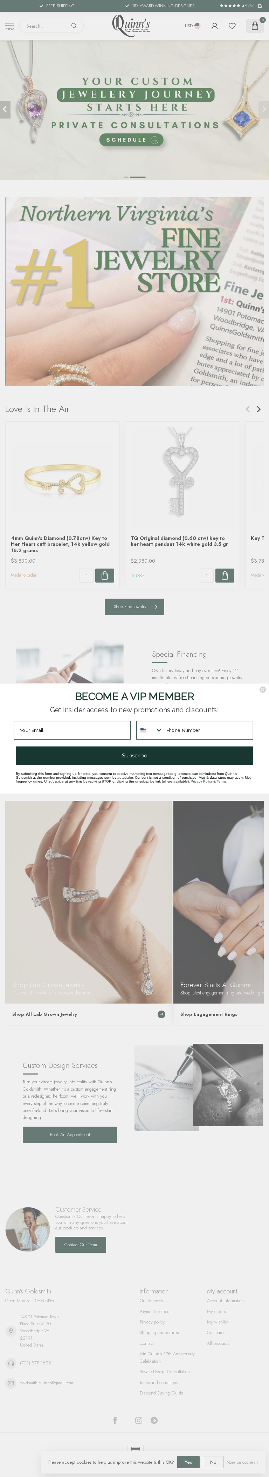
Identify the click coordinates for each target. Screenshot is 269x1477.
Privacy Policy (201, 781)
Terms (221, 781)
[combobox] (150, 730)
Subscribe (134, 755)
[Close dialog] (262, 689)
